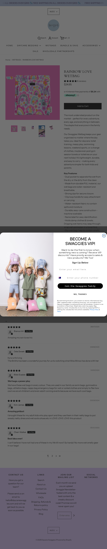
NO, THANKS (80, 294)
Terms (59, 311)
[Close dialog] (104, 235)
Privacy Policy (94, 309)
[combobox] (61, 277)
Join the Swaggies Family (80, 286)
